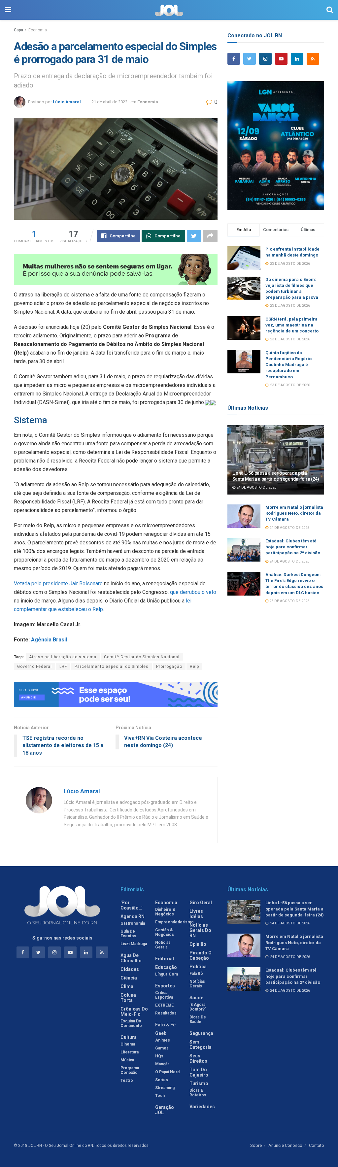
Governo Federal (34, 666)
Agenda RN (132, 916)
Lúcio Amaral (67, 101)
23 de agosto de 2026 (288, 601)
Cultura (128, 1037)
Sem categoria (200, 1044)
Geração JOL (164, 1110)
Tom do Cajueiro (198, 1072)
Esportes (165, 985)
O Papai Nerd (167, 1072)
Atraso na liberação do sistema (62, 657)
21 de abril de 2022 (109, 101)
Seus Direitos (198, 1058)
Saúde (196, 997)
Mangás (162, 1064)
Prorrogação (169, 666)
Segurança (201, 1033)
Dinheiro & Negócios (165, 911)
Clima (126, 986)
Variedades (202, 1106)
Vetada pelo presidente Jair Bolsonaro (58, 583)
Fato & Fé (165, 1024)
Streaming (165, 1087)
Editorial (164, 958)
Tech (160, 1095)
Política (198, 966)
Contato (316, 1145)
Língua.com (166, 974)
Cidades (129, 969)
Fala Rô (196, 973)
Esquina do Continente (131, 1023)
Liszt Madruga (133, 944)
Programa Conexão (129, 1070)
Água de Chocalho (131, 958)
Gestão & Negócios (164, 932)
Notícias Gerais (163, 944)
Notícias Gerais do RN (200, 930)
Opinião (197, 944)
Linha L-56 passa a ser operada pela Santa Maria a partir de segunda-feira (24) (294, 908)
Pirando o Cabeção (200, 955)
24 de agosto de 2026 (255, 487)
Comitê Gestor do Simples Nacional (142, 657)
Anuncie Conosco (285, 1145)
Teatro (126, 1080)
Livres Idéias (196, 914)
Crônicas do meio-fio (134, 1011)
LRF (63, 666)
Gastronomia (132, 923)
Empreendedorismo (174, 922)
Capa (18, 30)
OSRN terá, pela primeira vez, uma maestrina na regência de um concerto (292, 325)
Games (162, 1048)
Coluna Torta (128, 997)
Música (127, 1060)
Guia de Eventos (128, 933)
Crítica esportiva (164, 995)
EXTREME (164, 1005)
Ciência (128, 977)
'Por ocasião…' (131, 905)
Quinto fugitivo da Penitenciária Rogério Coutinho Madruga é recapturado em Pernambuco (288, 364)
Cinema (127, 1044)
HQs (159, 1056)
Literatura (129, 1052)
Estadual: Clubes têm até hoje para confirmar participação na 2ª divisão (292, 546)
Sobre (256, 1145)
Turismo (198, 1083)
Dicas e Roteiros (197, 1092)
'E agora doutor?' (197, 1007)
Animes (162, 1040)
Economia (37, 30)
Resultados (166, 1013)
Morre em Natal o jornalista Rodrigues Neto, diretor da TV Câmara (294, 513)
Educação (166, 967)
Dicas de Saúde (197, 1019)
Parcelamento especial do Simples (112, 666)
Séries (161, 1080)
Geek (160, 1033)
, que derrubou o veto (192, 592)
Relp (194, 666)
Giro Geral (200, 902)
